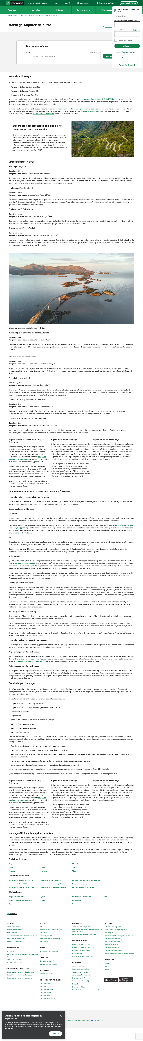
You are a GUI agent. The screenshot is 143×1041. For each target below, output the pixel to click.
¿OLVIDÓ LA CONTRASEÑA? (126, 52)
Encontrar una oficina (106, 3)
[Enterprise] (15, 3)
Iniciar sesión (127, 46)
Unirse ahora (126, 58)
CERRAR (55, 1034)
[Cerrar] (61, 1015)
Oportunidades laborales (38, 3)
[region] (33, 1025)
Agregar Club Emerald (126, 65)
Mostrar (135, 30)
